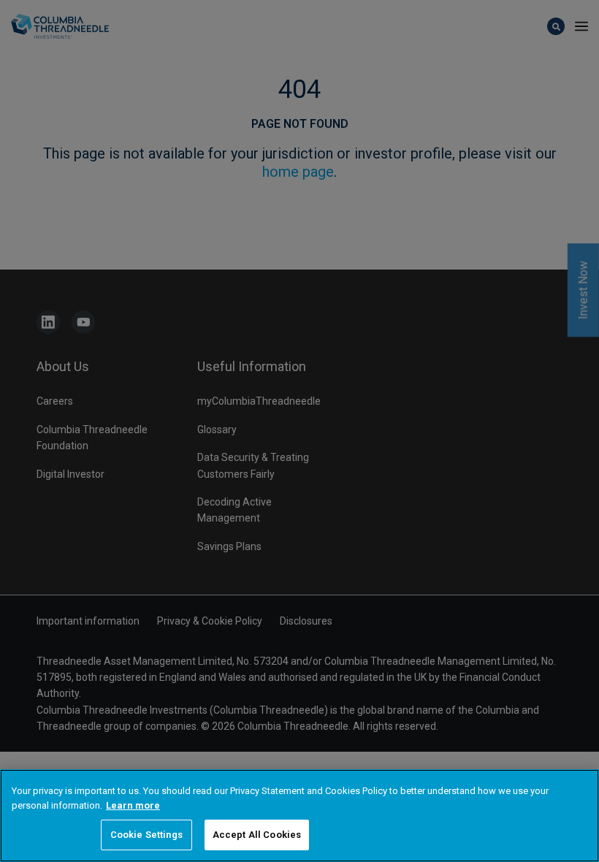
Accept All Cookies (257, 834)
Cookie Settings (146, 834)
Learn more (133, 805)
